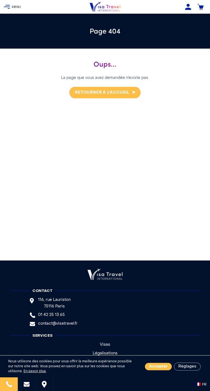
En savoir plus (35, 371)
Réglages (187, 366)
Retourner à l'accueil (102, 92)
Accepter (158, 366)
